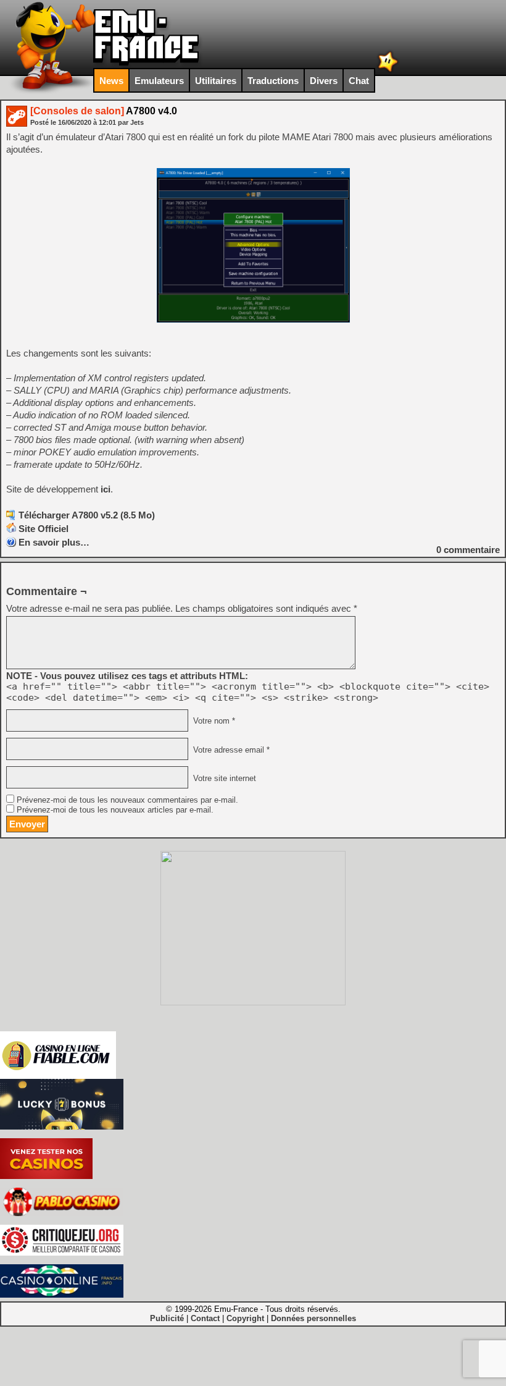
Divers (324, 80)
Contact (205, 1318)
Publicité (167, 1318)
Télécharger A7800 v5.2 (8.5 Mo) (87, 515)
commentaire (468, 549)
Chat (359, 80)
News (111, 80)
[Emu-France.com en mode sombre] (388, 70)
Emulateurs (159, 80)
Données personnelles (313, 1318)
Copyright (245, 1318)
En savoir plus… (54, 542)
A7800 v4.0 (103, 111)
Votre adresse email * (230, 749)
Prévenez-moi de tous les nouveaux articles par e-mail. (115, 810)
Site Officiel (43, 528)
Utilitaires (215, 80)
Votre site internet (223, 778)
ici (105, 489)
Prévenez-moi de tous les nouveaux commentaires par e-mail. (127, 800)
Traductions (273, 80)
